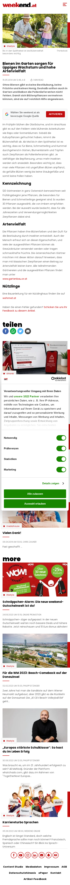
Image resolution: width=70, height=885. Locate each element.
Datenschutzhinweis (22, 873)
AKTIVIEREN (55, 114)
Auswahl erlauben (35, 503)
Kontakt (55, 873)
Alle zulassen (35, 493)
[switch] (61, 448)
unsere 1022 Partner (26, 396)
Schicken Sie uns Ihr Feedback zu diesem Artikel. (35, 308)
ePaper (43, 873)
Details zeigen (50, 483)
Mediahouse (12, 526)
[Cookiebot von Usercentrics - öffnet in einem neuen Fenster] (51, 379)
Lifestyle (11, 46)
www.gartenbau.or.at (15, 279)
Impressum (51, 866)
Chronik (10, 373)
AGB (64, 866)
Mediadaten (34, 866)
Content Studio (13, 866)
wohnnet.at (9, 298)
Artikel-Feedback (35, 879)
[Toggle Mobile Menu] (64, 4)
